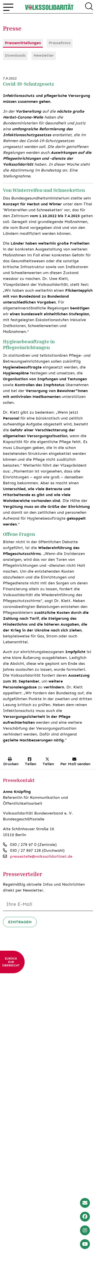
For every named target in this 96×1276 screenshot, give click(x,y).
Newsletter (43, 55)
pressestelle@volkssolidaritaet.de (41, 856)
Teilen (30, 764)
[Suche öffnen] (89, 7)
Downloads (15, 55)
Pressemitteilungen (23, 42)
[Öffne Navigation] (8, 7)
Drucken (10, 764)
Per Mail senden (75, 764)
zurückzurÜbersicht (10, 962)
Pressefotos (60, 42)
